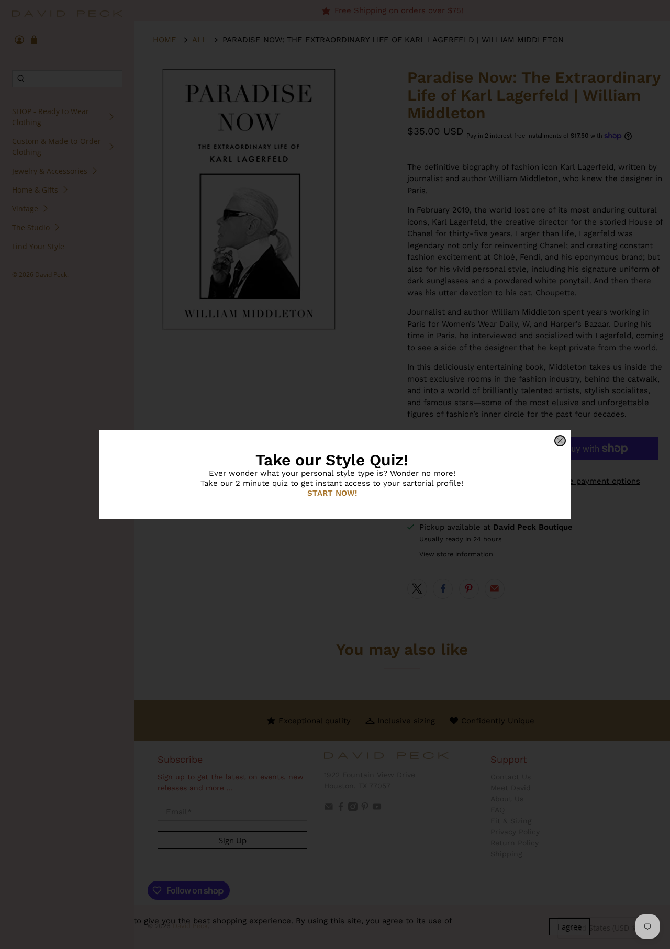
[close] (560, 441)
